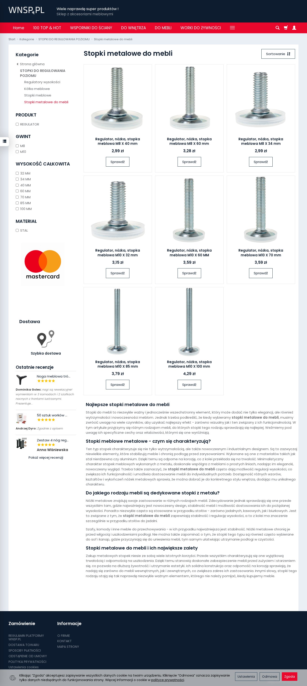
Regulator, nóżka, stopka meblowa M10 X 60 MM (189, 252)
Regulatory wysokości (42, 82)
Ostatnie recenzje (34, 367)
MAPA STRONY (68, 646)
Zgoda (289, 676)
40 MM (25, 185)
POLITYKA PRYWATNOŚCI (27, 661)
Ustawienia (246, 676)
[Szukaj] (277, 27)
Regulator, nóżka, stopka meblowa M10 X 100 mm (189, 364)
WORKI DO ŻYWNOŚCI (200, 28)
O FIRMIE (63, 635)
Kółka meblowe (37, 88)
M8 (22, 145)
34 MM (25, 179)
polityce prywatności (167, 680)
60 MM (25, 191)
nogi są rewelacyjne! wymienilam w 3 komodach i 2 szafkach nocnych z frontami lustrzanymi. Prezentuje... (45, 396)
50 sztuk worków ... (52, 415)
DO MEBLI (163, 28)
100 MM (26, 208)
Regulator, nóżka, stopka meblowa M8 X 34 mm (260, 141)
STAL (24, 230)
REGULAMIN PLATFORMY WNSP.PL (26, 637)
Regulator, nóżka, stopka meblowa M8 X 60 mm (189, 141)
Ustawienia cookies (24, 667)
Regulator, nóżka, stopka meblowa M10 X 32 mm (117, 252)
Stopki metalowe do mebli (46, 102)
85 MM (25, 203)
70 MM (25, 197)
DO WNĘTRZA (133, 28)
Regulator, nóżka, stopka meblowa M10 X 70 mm (260, 252)
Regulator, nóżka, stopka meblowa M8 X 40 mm (117, 141)
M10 (23, 151)
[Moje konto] (294, 27)
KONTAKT (64, 641)
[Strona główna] (26, 10)
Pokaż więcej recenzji (46, 457)
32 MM (25, 173)
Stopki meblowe (37, 95)
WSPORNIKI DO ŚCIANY (91, 28)
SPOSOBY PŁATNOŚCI (25, 650)
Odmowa (269, 676)
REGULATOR (29, 124)
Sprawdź (118, 161)
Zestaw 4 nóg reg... (53, 440)
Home (18, 28)
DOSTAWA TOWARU (24, 645)
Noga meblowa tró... (53, 376)
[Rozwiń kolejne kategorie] (232, 27)
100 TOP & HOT (47, 28)
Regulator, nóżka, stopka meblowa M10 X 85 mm (117, 364)
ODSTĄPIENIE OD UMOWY (28, 656)
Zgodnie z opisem (39, 428)
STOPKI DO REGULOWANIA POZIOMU (42, 73)
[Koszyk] (286, 27)
